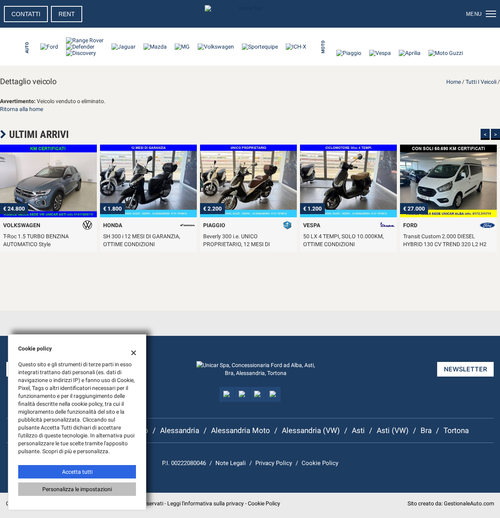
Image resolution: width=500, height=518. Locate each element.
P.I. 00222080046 (184, 463)
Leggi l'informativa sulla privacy (205, 503)
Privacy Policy (273, 463)
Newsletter (465, 369)
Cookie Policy (320, 463)
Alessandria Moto (240, 430)
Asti (358, 430)
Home (453, 82)
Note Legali (230, 463)
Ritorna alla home (21, 109)
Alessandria (179, 430)
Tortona (456, 430)
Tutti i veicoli (481, 82)
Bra (426, 430)
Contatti (25, 14)
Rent (66, 14)
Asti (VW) (393, 430)
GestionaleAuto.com (469, 503)
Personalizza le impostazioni (77, 489)
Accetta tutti (77, 472)
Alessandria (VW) (311, 430)
